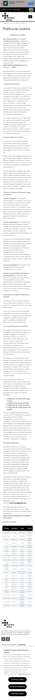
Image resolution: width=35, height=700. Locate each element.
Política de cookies (24, 674)
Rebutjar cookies (17, 694)
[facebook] (3, 639)
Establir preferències (17, 686)
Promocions (22, 645)
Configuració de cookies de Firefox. (18, 405)
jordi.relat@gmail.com (18, 503)
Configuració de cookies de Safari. (18, 403)
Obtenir (31, 4)
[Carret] (27, 9)
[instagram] (8, 639)
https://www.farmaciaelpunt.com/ (14, 65)
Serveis (4, 645)
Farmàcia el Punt (8, 23)
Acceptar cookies (17, 679)
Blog (8, 645)
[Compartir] (31, 10)
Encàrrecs (14, 645)
